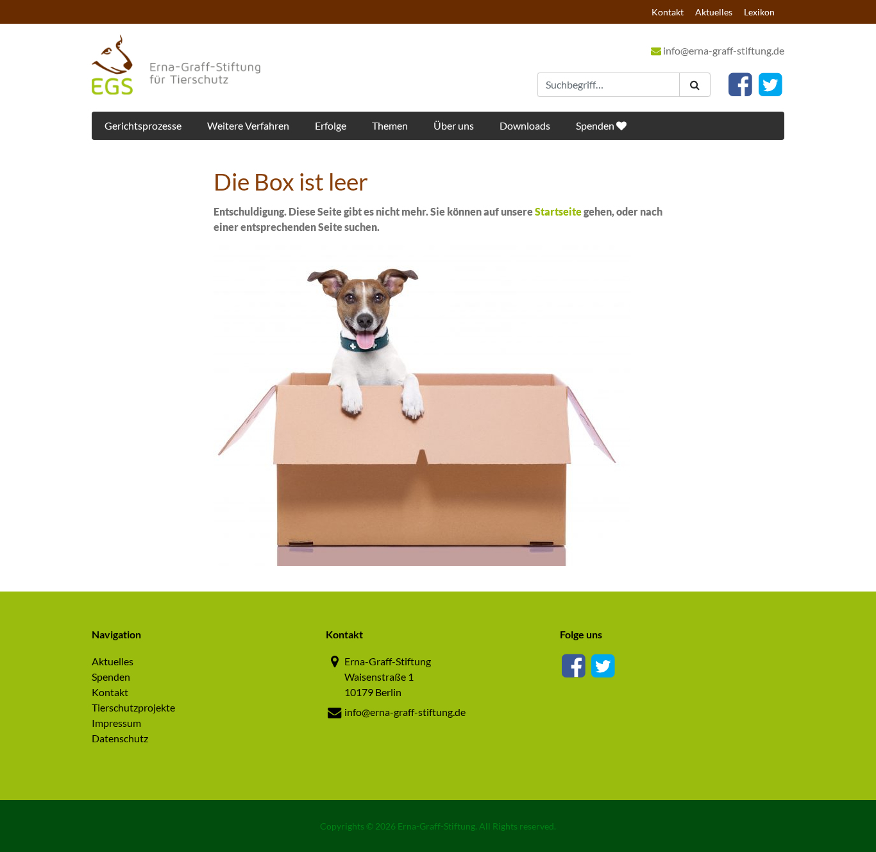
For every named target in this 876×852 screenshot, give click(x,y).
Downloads (525, 125)
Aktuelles (713, 11)
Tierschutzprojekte (133, 707)
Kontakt (668, 11)
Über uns (454, 125)
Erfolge (330, 125)
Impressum (116, 723)
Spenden (596, 125)
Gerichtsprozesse (143, 125)
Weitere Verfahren (248, 125)
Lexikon (759, 11)
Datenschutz (120, 738)
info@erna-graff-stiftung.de (722, 50)
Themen (390, 125)
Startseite (558, 211)
